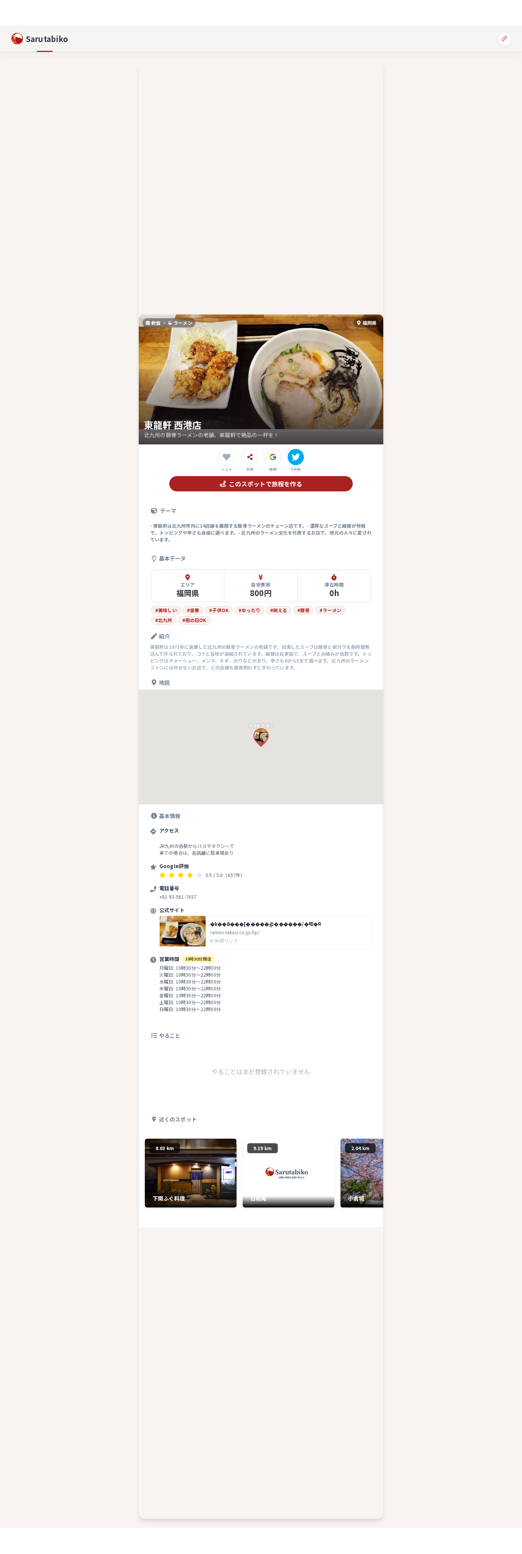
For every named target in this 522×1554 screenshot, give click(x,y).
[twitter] (295, 457)
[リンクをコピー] (504, 38)
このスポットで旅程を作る (265, 483)
